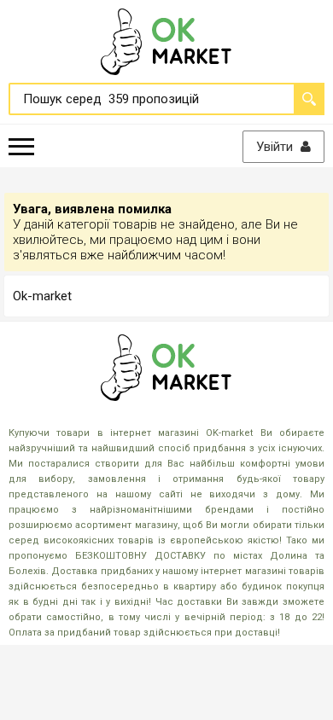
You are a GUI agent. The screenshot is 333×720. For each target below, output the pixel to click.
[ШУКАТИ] (309, 99)
